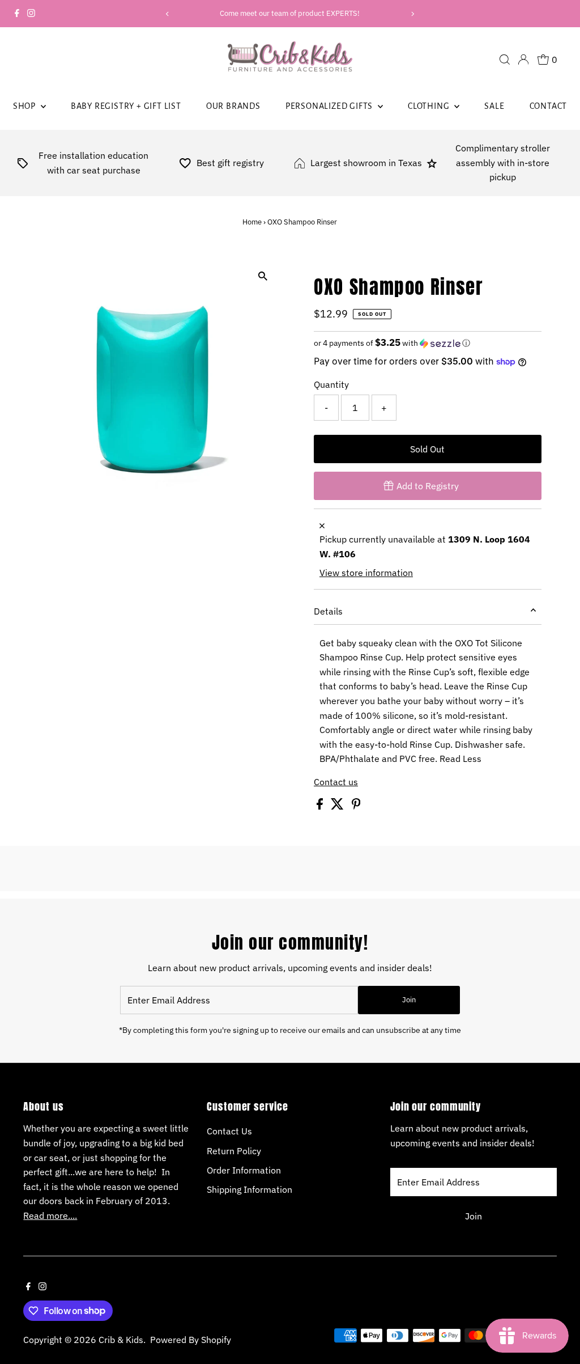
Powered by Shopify (190, 1339)
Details (328, 611)
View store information (366, 572)
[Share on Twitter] (338, 806)
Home (252, 222)
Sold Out (427, 449)
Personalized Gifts (330, 106)
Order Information (244, 1170)
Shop (25, 106)
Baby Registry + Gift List (126, 106)
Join (409, 1000)
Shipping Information (249, 1189)
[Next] (412, 14)
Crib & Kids (121, 1339)
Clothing (429, 106)
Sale (494, 106)
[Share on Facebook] (321, 806)
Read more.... (50, 1215)
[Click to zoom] (263, 276)
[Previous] (168, 14)
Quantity (331, 384)
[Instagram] (31, 13)
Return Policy (234, 1151)
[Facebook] (17, 13)
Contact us (336, 781)
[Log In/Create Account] (523, 59)
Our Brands (233, 106)
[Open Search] (505, 59)
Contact (549, 106)
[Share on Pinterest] (356, 806)
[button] (427, 343)
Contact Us (229, 1131)
